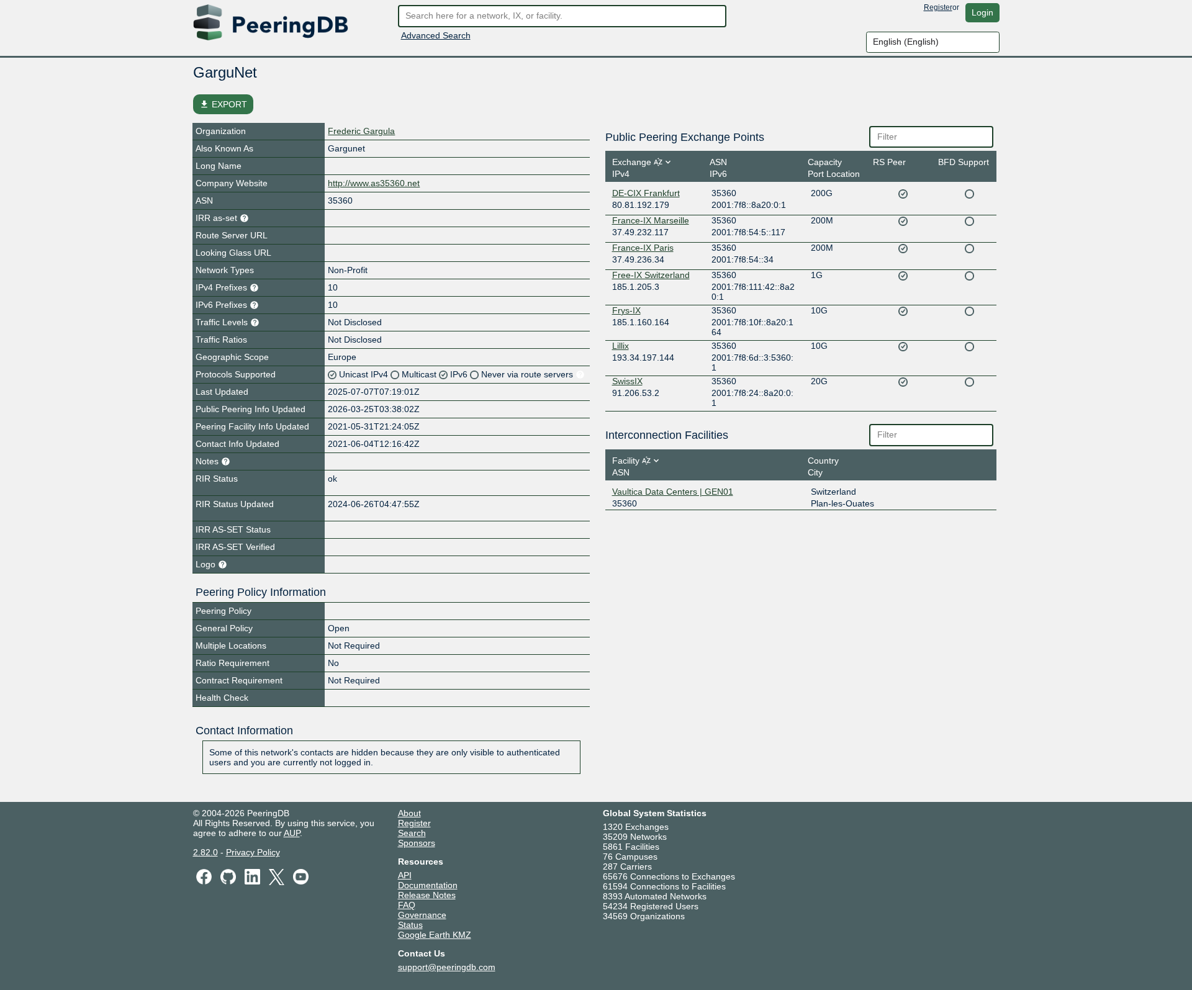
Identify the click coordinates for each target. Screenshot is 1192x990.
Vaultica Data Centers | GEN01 (672, 492)
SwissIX (627, 381)
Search (412, 833)
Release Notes (427, 895)
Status (410, 925)
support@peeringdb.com (446, 967)
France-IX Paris (643, 248)
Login (982, 12)
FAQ (406, 905)
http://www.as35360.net (374, 183)
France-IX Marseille (650, 220)
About (409, 813)
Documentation (428, 885)
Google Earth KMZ (434, 935)
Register (938, 7)
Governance (422, 915)
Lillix (620, 346)
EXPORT (223, 104)
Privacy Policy (253, 852)
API (405, 875)
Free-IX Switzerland (651, 275)
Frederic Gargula (361, 131)
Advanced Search (436, 35)
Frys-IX (626, 310)
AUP (292, 833)
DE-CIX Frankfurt (646, 193)
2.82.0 (205, 852)
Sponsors (416, 843)
